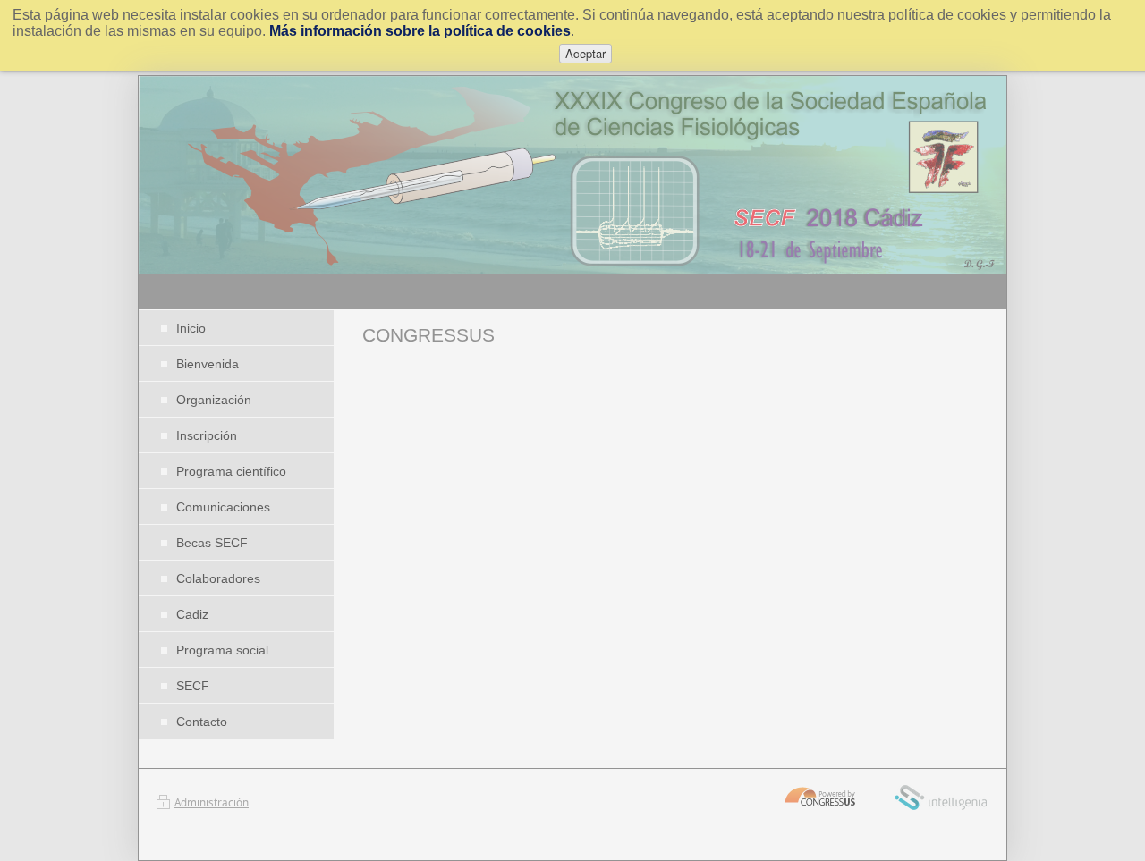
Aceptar (585, 53)
